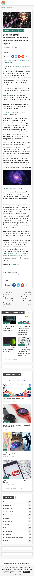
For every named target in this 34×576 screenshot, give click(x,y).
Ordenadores (9, 531)
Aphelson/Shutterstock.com (12, 188)
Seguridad (8, 534)
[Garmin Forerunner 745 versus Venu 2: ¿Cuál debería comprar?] (17, 413)
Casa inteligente (10, 515)
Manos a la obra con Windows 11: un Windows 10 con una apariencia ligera (25, 301)
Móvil (7, 524)
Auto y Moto (9, 511)
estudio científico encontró (18, 66)
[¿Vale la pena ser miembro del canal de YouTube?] (17, 469)
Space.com (14, 264)
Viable (7, 541)
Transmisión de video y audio (14, 537)
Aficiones (6, 30)
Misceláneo (14, 30)
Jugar (5, 450)
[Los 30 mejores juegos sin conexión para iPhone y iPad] (17, 441)
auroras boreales (17, 256)
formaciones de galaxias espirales (14, 253)
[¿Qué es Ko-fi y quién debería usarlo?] (17, 387)
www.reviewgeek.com (10, 275)
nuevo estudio (9, 112)
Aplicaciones (9, 508)
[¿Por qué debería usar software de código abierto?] (9, 320)
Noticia (21, 30)
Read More (17, 574)
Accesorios (7, 422)
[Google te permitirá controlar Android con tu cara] (9, 341)
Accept (26, 572)
